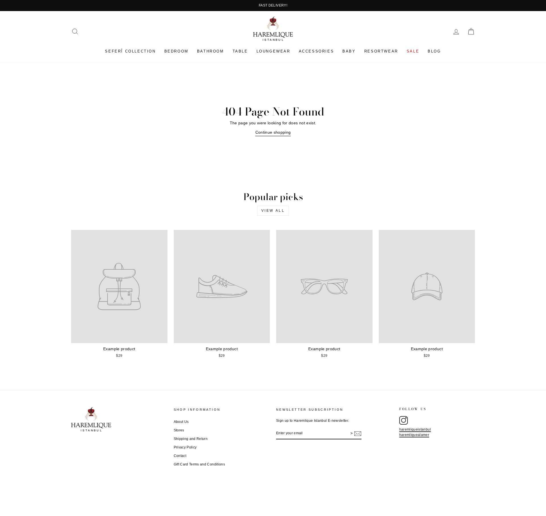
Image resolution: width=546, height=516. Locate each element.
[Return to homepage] (119, 419)
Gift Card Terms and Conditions (199, 464)
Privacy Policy (185, 447)
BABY (348, 51)
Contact (180, 456)
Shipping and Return (191, 439)
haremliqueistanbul (415, 429)
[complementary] (273, 5)
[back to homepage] (273, 29)
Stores (179, 430)
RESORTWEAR (381, 51)
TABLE (240, 51)
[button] (75, 31)
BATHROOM (210, 51)
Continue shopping (273, 132)
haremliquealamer (414, 435)
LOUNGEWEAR (273, 51)
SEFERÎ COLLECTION (130, 51)
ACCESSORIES (316, 51)
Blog (434, 51)
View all (273, 211)
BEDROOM (176, 51)
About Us (181, 422)
